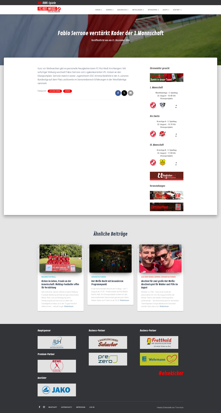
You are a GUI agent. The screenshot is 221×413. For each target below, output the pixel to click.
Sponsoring (153, 10)
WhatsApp (52, 407)
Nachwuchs (122, 10)
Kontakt (176, 10)
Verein (98, 10)
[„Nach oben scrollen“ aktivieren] (216, 408)
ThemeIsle (179, 407)
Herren (109, 10)
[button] (101, 10)
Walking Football (48, 277)
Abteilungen (137, 10)
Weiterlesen (68, 306)
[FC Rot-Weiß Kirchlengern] (49, 10)
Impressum (80, 407)
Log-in (91, 407)
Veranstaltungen (98, 277)
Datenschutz (66, 407)
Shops (165, 10)
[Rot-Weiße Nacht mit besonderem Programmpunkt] (110, 258)
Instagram (44, 407)
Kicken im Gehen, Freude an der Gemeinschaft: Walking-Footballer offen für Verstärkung (60, 284)
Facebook (39, 407)
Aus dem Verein (54, 91)
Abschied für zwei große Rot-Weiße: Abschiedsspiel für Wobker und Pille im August (159, 284)
